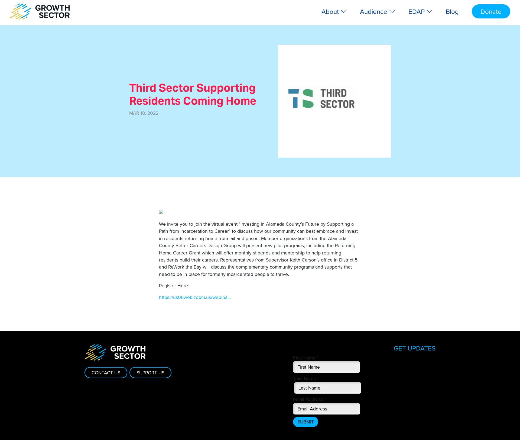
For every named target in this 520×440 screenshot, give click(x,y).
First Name (305, 357)
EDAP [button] (417, 11)
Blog (452, 11)
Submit (305, 421)
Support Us (150, 372)
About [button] (330, 11)
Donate (491, 11)
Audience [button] (374, 11)
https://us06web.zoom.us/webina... (195, 297)
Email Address (309, 399)
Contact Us (106, 372)
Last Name (306, 378)
